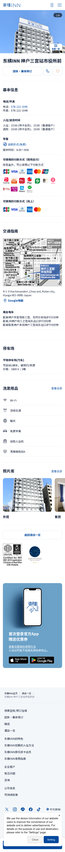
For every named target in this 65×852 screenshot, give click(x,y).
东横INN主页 (11, 693)
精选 (7, 724)
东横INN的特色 (13, 738)
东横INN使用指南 (15, 758)
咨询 (7, 780)
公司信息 (9, 788)
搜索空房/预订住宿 (15, 710)
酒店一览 (26, 693)
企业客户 (9, 767)
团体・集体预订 (22, 71)
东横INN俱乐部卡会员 (17, 752)
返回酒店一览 (32, 535)
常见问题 (9, 773)
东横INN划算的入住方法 (19, 745)
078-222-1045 (19, 106)
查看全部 (56, 388)
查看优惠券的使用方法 (22, 646)
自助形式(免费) (17, 144)
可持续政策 (11, 795)
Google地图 (15, 300)
